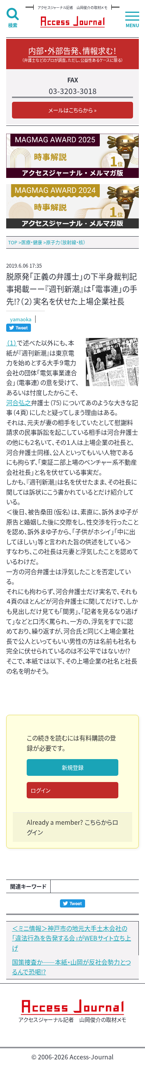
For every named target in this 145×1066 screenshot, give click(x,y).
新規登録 (73, 767)
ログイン (40, 790)
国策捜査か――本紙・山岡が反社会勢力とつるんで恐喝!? (71, 967)
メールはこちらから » (72, 110)
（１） (11, 342)
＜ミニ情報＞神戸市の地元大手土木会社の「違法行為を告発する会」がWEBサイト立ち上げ (71, 938)
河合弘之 (18, 402)
